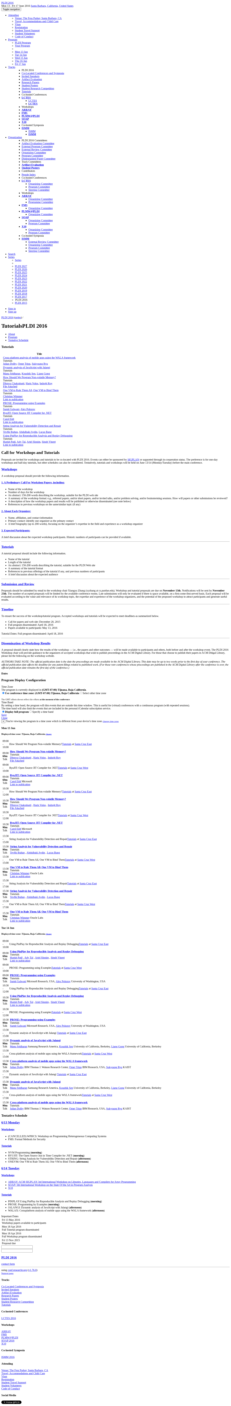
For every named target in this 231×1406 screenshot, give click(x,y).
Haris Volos (32, 383)
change (49, 734)
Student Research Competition (38, 88)
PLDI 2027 (21, 266)
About (11, 334)
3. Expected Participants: (15, 530)
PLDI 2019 (21, 290)
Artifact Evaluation (32, 79)
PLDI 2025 (21, 272)
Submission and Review (17, 584)
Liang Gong (43, 373)
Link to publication (13, 399)
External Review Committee (37, 149)
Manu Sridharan (11, 373)
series (18, 317)
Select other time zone (94, 693)
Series (18, 260)
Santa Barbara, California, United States (52, 5)
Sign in (12, 308)
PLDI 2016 (7, 317)
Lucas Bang (45, 432)
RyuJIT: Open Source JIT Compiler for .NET (27, 413)
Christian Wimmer (12, 396)
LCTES (32, 100)
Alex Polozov (27, 409)
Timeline (7, 609)
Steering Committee (39, 189)
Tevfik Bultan (10, 432)
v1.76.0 (32, 1270)
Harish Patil (9, 441)
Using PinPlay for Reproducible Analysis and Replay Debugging (38, 435)
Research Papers (30, 82)
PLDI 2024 (21, 275)
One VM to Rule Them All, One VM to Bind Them (31, 390)
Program (12, 39)
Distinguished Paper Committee (38, 158)
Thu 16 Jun (21, 61)
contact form (8, 1263)
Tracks (11, 67)
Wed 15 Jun (21, 57)
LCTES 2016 (8, 1318)
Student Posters (30, 85)
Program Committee (32, 155)
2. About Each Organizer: (16, 511)
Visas (18, 24)
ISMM (32, 131)
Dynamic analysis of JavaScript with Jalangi (26, 367)
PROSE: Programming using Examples (24, 403)
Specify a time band (42, 711)
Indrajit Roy (46, 383)
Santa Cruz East (83, 744)
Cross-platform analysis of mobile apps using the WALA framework (39, 357)
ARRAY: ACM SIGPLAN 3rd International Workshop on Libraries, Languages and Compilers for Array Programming (72, 1181)
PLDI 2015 (21, 302)
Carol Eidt (8, 419)
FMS (4, 1334)
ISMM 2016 (8, 1357)
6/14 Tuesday (10, 1168)
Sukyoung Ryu (40, 363)
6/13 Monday (10, 1122)
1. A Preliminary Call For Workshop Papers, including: (33, 482)
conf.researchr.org (17, 1270)
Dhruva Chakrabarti (13, 383)
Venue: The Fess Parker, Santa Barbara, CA (38, 18)
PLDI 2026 (21, 269)
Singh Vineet (49, 441)
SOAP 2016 (7, 1340)
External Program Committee (37, 146)
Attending (13, 15)
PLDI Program (23, 42)
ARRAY (6, 1331)
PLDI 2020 (21, 287)
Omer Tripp (24, 363)
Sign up (12, 311)
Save (4, 714)
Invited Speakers (30, 76)
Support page (7, 1273)
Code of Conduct (24, 36)
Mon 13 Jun (21, 51)
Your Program (22, 45)
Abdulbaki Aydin (28, 432)
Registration (21, 27)
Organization (15, 137)
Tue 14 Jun (21, 54)
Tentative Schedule (18, 340)
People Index (29, 174)
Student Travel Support (27, 30)
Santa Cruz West (79, 767)
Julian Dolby (10, 363)
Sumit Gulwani (11, 409)
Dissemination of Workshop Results (25, 643)
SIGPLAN (133, 459)
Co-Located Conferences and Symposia (43, 73)
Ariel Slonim (33, 441)
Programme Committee (40, 202)
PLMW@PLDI (9, 1337)
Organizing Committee (34, 152)
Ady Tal (21, 441)
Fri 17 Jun (20, 64)
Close (4, 717)
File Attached (10, 386)
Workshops (9, 469)
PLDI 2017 (21, 296)
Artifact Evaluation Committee (38, 143)
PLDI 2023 (21, 278)
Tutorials (26, 91)
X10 (10, 1188)
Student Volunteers (25, 33)
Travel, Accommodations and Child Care (37, 21)
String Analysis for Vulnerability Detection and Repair (32, 425)
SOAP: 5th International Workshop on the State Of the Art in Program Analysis (50, 1184)
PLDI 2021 (21, 284)
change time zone (111, 721)
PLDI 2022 (21, 281)
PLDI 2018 (21, 293)
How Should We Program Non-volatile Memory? (29, 377)
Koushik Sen (29, 373)
